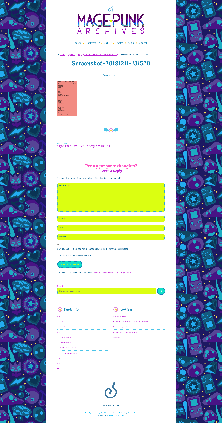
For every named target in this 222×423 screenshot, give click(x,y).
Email (62, 228)
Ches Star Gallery (65, 342)
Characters (63, 327)
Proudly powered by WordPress (97, 413)
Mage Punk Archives (117, 415)
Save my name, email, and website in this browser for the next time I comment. (92, 248)
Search (60, 285)
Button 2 (122, 413)
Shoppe (143, 43)
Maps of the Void (65, 337)
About (119, 43)
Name (62, 218)
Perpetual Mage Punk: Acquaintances (125, 332)
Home (78, 43)
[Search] (161, 291)
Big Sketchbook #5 (71, 353)
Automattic (132, 413)
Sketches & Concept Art (68, 348)
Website (62, 237)
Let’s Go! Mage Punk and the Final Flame (127, 327)
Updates (71, 54)
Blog (131, 43)
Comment (64, 186)
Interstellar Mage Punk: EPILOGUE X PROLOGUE (130, 321)
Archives (91, 43)
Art (106, 43)
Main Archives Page (119, 316)
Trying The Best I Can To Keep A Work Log (98, 54)
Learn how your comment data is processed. (113, 272)
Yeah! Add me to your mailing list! (75, 255)
